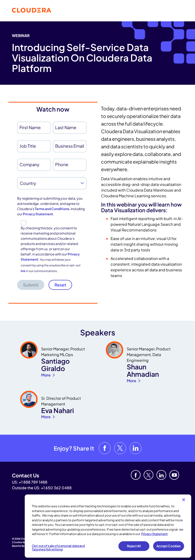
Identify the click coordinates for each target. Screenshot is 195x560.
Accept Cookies (168, 546)
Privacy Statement (38, 214)
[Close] (183, 499)
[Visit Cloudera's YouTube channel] (174, 475)
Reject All (134, 546)
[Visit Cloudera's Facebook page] (105, 448)
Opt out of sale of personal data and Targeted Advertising (58, 547)
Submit (30, 284)
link (23, 271)
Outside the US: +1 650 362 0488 (42, 487)
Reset (60, 284)
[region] (108, 526)
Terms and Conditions (52, 209)
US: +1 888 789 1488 (29, 482)
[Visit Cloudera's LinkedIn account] (135, 448)
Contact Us (25, 475)
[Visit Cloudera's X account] (120, 448)
